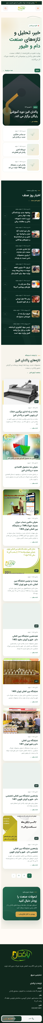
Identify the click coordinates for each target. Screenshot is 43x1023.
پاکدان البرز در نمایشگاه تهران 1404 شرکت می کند (16, 166)
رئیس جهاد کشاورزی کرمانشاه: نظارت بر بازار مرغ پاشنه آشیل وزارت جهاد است (19, 330)
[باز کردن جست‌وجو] (5, 8)
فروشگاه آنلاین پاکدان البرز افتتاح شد (18, 151)
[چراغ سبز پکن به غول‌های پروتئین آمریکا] (36, 284)
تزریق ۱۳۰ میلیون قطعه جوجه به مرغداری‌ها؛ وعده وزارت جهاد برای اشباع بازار (20, 270)
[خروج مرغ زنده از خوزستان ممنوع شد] (36, 313)
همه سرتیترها (8, 70)
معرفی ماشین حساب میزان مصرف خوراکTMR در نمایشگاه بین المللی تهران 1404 (25, 526)
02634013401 (37, 1008)
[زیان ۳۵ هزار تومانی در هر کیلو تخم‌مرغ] (36, 299)
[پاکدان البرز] (21, 8)
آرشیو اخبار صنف (34, 200)
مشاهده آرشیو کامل (33, 373)
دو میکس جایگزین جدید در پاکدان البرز (19, 135)
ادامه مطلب (34, 428)
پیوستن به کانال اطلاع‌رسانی (26, 914)
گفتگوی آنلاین (8, 1019)
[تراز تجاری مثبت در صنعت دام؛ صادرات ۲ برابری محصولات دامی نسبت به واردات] (36, 252)
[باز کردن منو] (38, 8)
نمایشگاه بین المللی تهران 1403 (25, 691)
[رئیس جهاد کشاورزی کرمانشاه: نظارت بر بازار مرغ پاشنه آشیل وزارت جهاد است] (36, 329)
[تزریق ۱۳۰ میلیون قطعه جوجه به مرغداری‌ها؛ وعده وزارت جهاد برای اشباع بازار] (36, 269)
